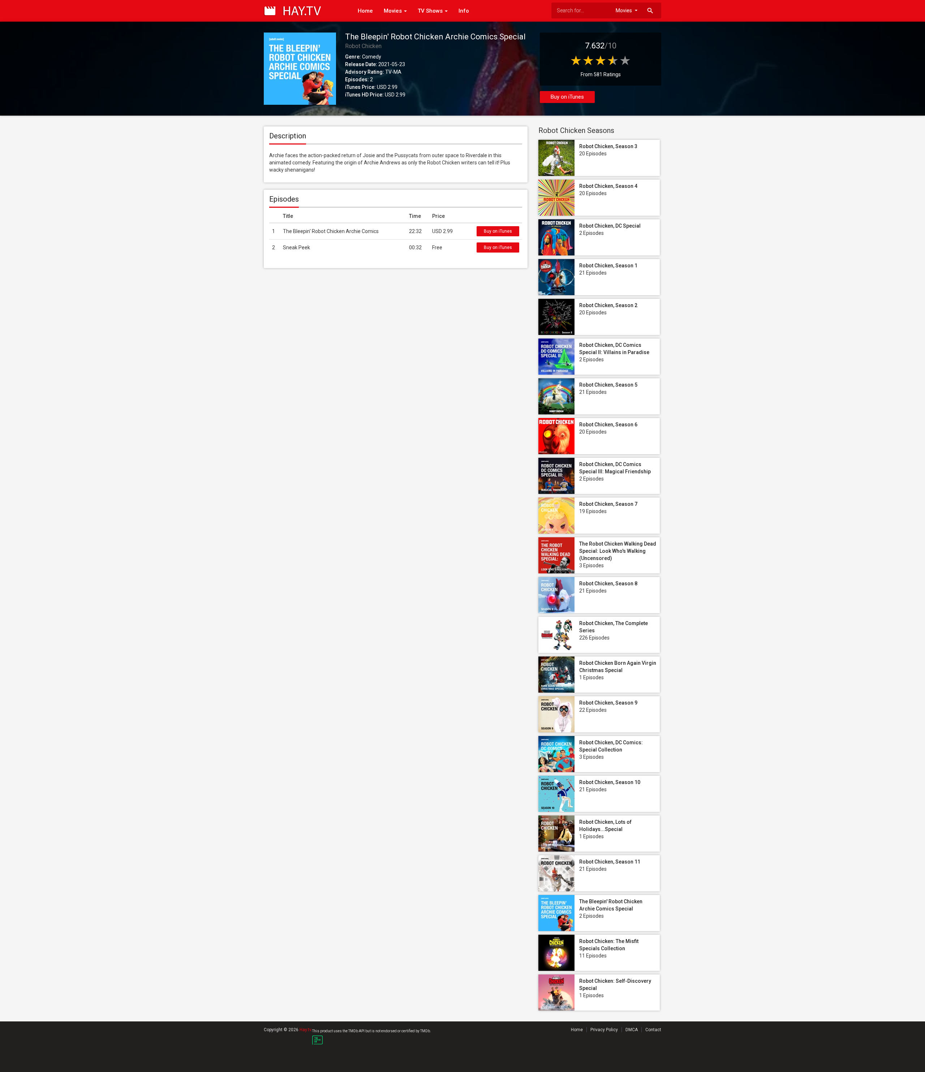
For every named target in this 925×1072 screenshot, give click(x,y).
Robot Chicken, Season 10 (609, 782)
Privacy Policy (604, 1029)
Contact (653, 1029)
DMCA (631, 1029)
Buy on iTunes (567, 97)
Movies (393, 11)
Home (365, 11)
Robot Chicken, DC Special (610, 226)
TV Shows (431, 11)
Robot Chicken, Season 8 (608, 583)
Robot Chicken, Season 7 (608, 504)
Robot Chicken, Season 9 (608, 703)
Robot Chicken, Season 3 (608, 146)
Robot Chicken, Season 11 (609, 862)
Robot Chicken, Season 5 (608, 385)
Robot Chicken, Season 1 (608, 265)
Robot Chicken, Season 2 (608, 305)
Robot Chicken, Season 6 (608, 424)
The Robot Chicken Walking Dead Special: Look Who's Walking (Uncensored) (617, 551)
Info (464, 11)
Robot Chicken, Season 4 (608, 186)
